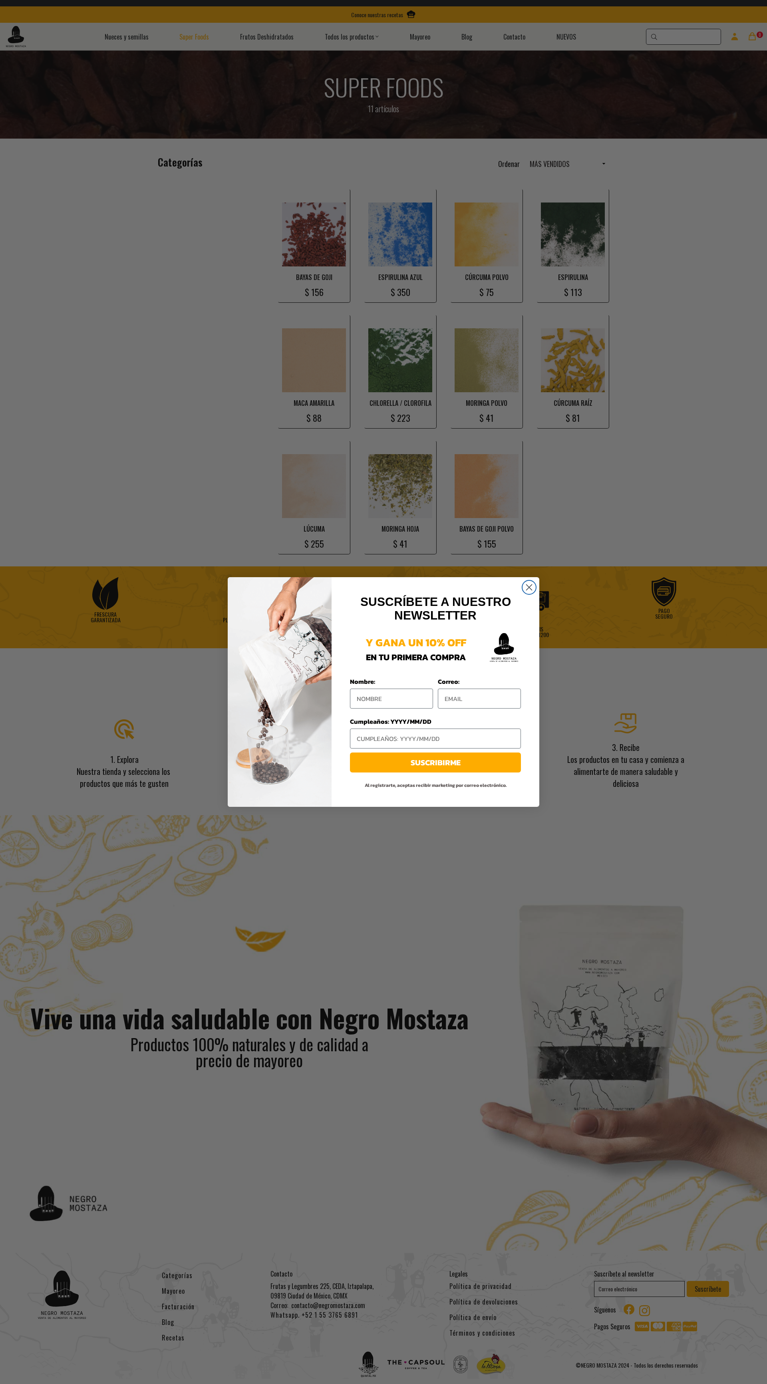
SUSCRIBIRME (436, 762)
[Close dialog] (529, 587)
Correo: (448, 681)
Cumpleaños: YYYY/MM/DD (390, 721)
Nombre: (362, 681)
